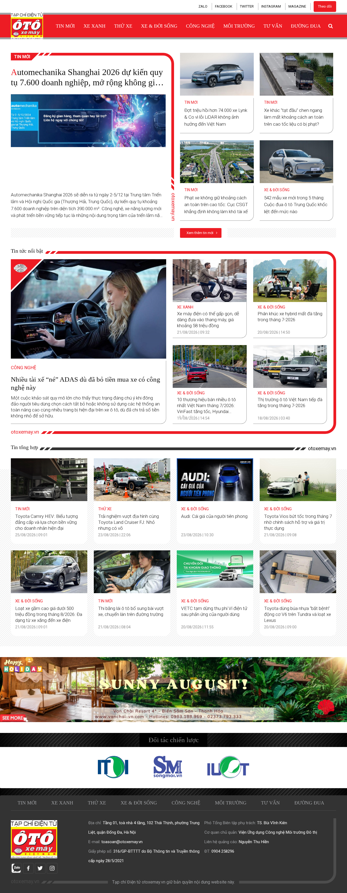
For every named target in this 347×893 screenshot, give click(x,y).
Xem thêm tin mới (200, 233)
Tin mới (65, 26)
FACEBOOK (223, 6)
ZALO (202, 6)
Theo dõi (325, 6)
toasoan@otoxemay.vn (122, 841)
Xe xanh (94, 26)
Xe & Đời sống (159, 26)
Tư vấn (273, 26)
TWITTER (247, 6)
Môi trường (239, 26)
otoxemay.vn (173, 207)
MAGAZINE (297, 6)
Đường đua (306, 26)
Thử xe (123, 26)
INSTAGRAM (271, 6)
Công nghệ (200, 26)
